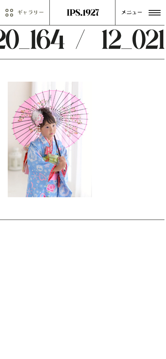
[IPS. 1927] (83, 12)
